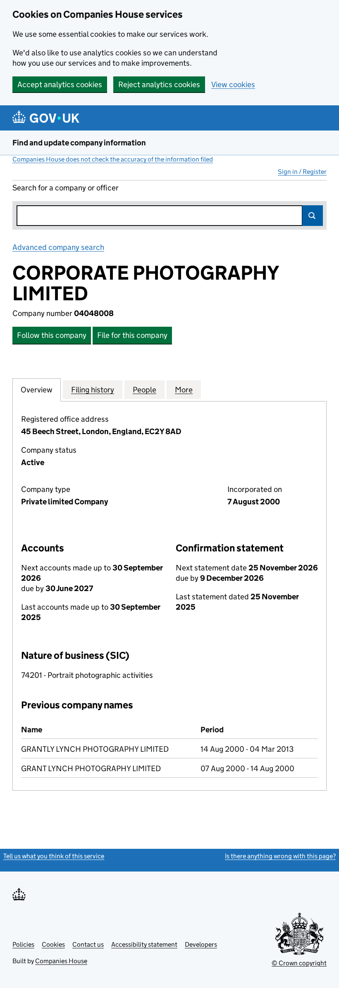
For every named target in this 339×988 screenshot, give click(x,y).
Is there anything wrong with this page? (280, 856)
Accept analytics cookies (59, 84)
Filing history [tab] (92, 389)
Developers (201, 944)
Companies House (61, 961)
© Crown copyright (299, 963)
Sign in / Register (302, 172)
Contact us (88, 944)
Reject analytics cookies (159, 84)
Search (312, 215)
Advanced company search (58, 247)
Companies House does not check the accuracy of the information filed (112, 159)
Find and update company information (79, 142)
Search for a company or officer (65, 187)
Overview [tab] (37, 389)
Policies (23, 944)
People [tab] (144, 389)
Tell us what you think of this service (53, 856)
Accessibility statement (144, 944)
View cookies (233, 84)
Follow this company (51, 335)
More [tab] (184, 389)
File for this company (132, 335)
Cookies (53, 944)
